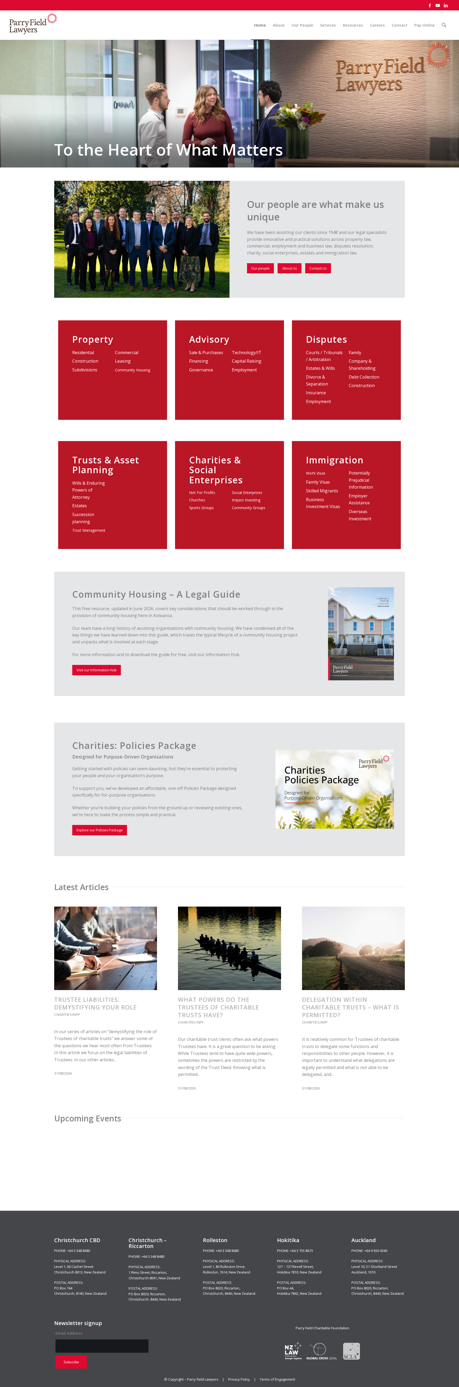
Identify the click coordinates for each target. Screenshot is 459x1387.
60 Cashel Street (80, 1266)
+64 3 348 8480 (78, 1250)
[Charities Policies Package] (334, 789)
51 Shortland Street (381, 1266)
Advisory (209, 339)
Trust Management (88, 530)
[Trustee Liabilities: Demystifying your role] (105, 948)
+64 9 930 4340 (375, 1250)
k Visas (319, 473)
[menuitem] (260, 25)
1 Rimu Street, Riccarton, (148, 1272)
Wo (309, 473)
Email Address (71, 1333)
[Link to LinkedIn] (446, 5)
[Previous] (62, 980)
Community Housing (132, 369)
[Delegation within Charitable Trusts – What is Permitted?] (353, 948)
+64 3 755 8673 (301, 1250)
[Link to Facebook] (430, 5)
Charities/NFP (67, 1014)
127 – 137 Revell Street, (295, 1266)
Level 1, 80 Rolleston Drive (224, 1266)
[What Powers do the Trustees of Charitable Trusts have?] (229, 948)
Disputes (326, 339)
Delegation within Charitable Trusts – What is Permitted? (350, 1007)
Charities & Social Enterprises (216, 470)
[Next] (397, 980)
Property (92, 339)
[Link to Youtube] (438, 5)
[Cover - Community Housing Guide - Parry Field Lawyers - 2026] (361, 633)
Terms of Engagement (277, 1379)
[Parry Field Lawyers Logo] (33, 25)
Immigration (335, 460)
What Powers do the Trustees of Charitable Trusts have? (218, 1007)
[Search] (444, 25)
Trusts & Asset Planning (105, 465)
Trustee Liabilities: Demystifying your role (95, 1003)
